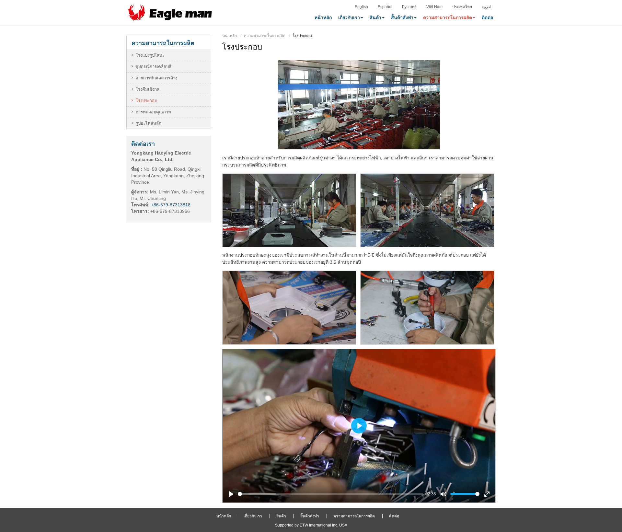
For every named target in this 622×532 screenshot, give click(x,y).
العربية (487, 7)
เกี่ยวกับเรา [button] (349, 17)
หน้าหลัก (323, 17)
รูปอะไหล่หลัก (148, 123)
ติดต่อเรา (143, 143)
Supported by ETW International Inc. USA (311, 525)
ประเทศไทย (462, 7)
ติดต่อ (487, 17)
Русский (409, 7)
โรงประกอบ (146, 100)
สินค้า (281, 516)
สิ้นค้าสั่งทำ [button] (402, 17)
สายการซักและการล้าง (156, 77)
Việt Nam (434, 7)
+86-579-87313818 (170, 204)
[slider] (330, 494)
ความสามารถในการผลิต (264, 35)
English (361, 7)
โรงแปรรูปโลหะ (150, 55)
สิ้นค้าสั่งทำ (309, 516)
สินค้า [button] (375, 17)
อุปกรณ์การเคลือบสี (153, 66)
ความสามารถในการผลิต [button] (447, 17)
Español (385, 7)
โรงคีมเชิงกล (147, 89)
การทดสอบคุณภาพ (153, 112)
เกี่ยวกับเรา (253, 516)
